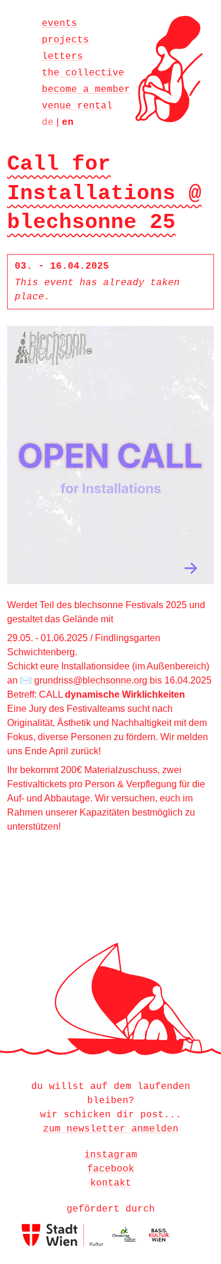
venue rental (77, 106)
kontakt (110, 1183)
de (48, 122)
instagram (110, 1155)
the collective (83, 73)
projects (65, 40)
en (68, 122)
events (59, 23)
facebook (110, 1169)
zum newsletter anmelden (111, 1129)
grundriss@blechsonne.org (90, 680)
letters (62, 56)
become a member (86, 89)
